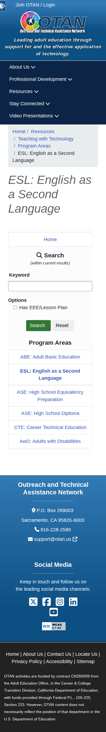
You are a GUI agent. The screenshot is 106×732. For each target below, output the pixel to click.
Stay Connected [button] (27, 103)
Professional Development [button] (38, 79)
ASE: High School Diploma (50, 413)
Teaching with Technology (46, 139)
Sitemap (86, 661)
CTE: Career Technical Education (50, 427)
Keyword (19, 275)
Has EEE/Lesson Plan (43, 307)
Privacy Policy (27, 661)
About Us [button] (20, 67)
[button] (32, 603)
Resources (42, 131)
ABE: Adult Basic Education (50, 357)
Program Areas (34, 146)
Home (19, 131)
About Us (33, 654)
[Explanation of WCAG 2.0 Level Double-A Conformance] (53, 626)
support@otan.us (55, 539)
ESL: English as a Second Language (50, 374)
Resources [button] (21, 91)
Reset (62, 325)
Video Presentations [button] (31, 116)
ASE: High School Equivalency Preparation (50, 395)
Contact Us (59, 654)
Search (37, 325)
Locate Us (86, 654)
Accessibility (59, 661)
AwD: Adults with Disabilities (50, 441)
